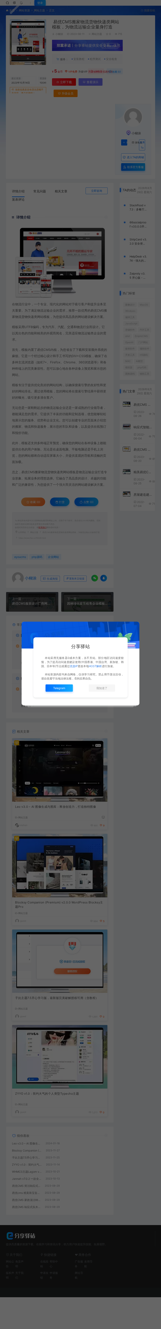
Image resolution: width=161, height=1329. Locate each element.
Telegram (59, 688)
